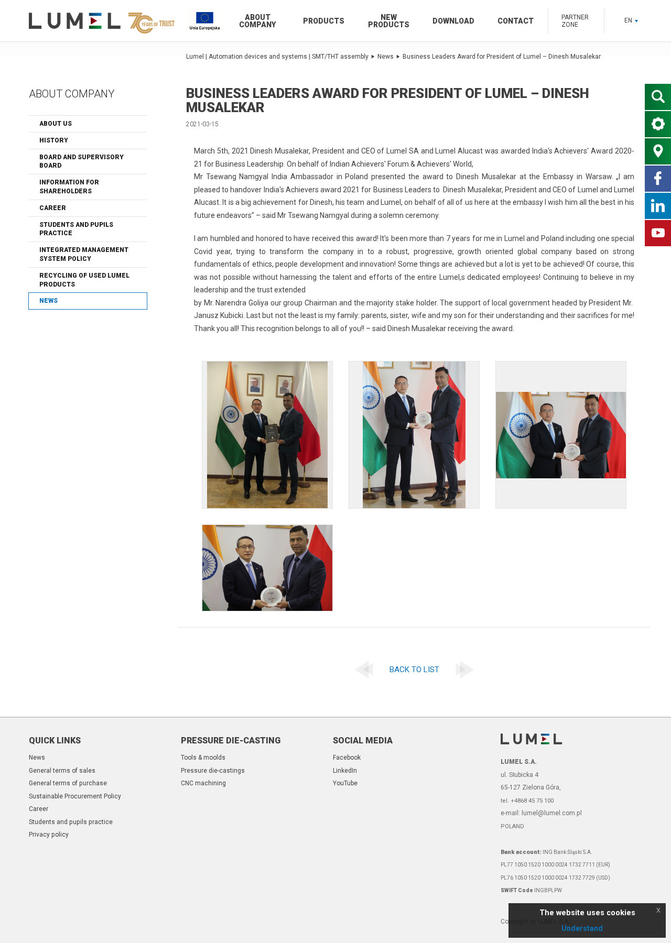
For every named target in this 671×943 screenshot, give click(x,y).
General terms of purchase (68, 783)
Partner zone (575, 21)
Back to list (414, 669)
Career (52, 208)
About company (257, 21)
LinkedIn (345, 770)
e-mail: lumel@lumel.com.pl (541, 813)
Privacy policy (49, 834)
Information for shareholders (69, 187)
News (48, 300)
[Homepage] (99, 21)
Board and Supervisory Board (81, 161)
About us (55, 123)
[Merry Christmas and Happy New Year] (361, 670)
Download (453, 21)
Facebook (347, 757)
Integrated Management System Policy (83, 254)
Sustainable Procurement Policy (75, 796)
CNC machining (203, 783)
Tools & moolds (203, 757)
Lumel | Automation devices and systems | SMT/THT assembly (277, 56)
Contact (515, 21)
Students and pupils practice (76, 229)
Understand (582, 928)
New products (388, 21)
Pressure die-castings (213, 770)
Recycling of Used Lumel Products (84, 280)
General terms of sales (62, 770)
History (53, 140)
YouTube (345, 783)
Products (323, 21)
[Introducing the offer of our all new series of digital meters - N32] (467, 670)
